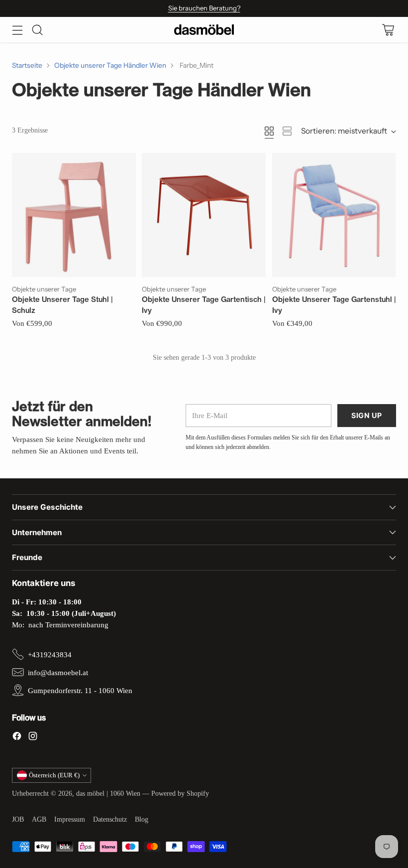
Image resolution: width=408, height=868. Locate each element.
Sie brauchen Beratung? (204, 8)
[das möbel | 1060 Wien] (204, 29)
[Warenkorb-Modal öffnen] (388, 29)
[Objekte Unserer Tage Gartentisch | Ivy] (204, 215)
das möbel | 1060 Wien (108, 793)
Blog (141, 819)
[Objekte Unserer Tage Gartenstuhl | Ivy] (334, 215)
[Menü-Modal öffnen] (17, 29)
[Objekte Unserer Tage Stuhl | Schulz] (74, 215)
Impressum (69, 819)
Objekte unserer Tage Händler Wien (110, 65)
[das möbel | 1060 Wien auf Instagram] (33, 737)
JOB (18, 819)
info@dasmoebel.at (58, 672)
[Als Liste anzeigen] (287, 131)
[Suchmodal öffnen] (37, 29)
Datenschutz (110, 819)
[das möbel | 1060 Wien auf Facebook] (17, 737)
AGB (39, 819)
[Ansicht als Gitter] (269, 131)
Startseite (27, 65)
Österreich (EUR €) (54, 775)
